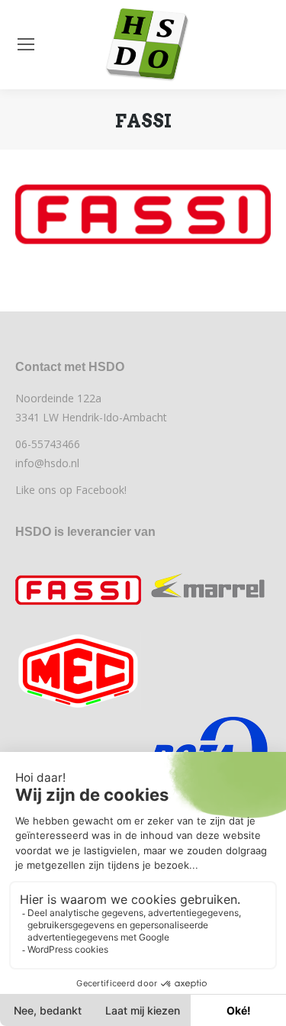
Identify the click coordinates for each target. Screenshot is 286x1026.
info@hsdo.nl (47, 463)
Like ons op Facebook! (71, 489)
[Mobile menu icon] (26, 44)
